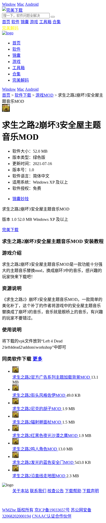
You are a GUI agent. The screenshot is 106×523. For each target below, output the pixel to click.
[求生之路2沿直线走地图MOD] (15, 470)
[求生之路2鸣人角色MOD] (15, 443)
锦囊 (25, 22)
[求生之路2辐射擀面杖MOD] (15, 416)
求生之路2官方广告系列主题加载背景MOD (51, 377)
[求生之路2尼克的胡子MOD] (15, 403)
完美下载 (10, 230)
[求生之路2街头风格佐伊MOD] (15, 389)
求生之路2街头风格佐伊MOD (39, 395)
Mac (20, 4)
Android (32, 4)
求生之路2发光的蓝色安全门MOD (43, 462)
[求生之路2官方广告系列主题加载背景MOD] (15, 371)
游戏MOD (45, 95)
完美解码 (10, 28)
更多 (37, 359)
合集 (56, 22)
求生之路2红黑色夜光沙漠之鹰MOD (45, 435)
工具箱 (45, 22)
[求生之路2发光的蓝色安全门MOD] (15, 456)
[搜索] (53, 17)
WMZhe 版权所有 (17, 510)
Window (9, 4)
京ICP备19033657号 (52, 510)
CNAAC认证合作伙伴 (52, 516)
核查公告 (55, 491)
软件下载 (23, 95)
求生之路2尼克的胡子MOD (37, 409)
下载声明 (90, 491)
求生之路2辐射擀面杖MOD (37, 422)
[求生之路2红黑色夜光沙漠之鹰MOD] (15, 429)
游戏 (34, 22)
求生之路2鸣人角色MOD (35, 449)
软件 (15, 22)
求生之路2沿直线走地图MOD (39, 476)
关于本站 (20, 491)
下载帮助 (73, 491)
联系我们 (38, 491)
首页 (6, 22)
